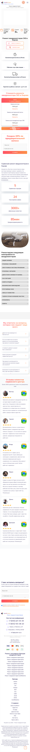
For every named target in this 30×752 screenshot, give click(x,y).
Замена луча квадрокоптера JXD (15, 120)
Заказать (15, 109)
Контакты (15, 717)
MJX (15, 689)
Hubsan (15, 687)
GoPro (15, 683)
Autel (15, 695)
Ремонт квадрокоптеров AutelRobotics (15, 675)
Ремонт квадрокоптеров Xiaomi (15, 657)
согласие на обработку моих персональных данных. (14, 605)
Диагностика (15, 711)
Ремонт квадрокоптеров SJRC (15, 669)
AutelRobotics (15, 700)
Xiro (15, 691)
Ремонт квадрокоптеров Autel (15, 671)
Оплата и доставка (15, 713)
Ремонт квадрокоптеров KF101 (15, 673)
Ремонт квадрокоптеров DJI (15, 661)
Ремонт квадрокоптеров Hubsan (15, 663)
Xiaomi (15, 681)
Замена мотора (15, 104)
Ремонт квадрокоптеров (14, 6)
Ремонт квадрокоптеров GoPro (15, 659)
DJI (15, 685)
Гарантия (15, 707)
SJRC (15, 693)
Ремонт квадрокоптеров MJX (15, 665)
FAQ (15, 715)
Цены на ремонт (15, 705)
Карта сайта (15, 720)
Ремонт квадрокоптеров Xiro (15, 667)
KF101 (15, 697)
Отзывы (15, 709)
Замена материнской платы (15, 112)
